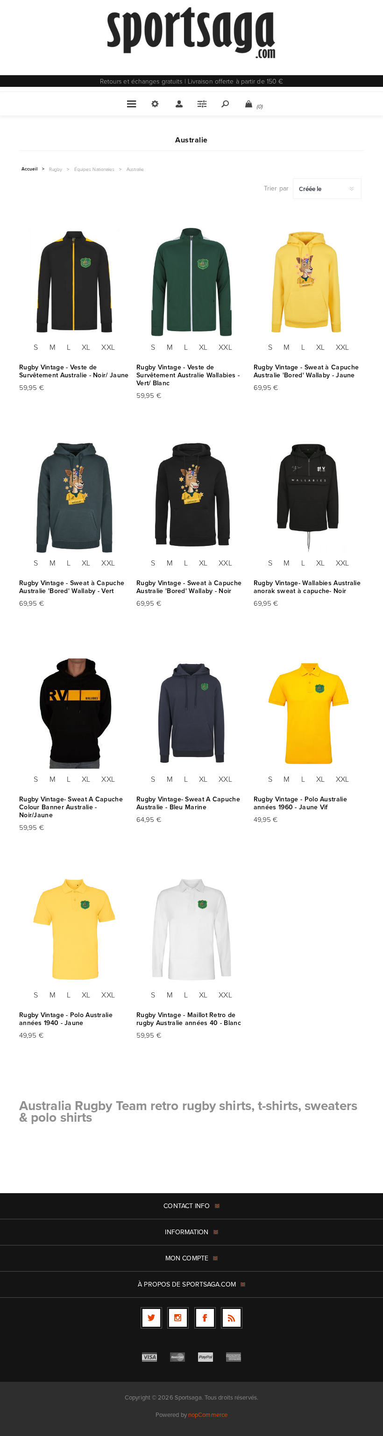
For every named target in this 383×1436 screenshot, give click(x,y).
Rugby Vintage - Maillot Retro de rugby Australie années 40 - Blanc (188, 1019)
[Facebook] (205, 1318)
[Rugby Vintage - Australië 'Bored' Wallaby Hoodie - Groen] (74, 497)
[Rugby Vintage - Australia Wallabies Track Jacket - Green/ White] (191, 282)
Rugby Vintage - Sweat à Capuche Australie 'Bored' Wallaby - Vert (71, 587)
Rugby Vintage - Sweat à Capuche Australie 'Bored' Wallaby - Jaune (306, 371)
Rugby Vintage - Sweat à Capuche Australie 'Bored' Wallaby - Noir (188, 587)
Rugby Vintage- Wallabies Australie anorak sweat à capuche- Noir (307, 587)
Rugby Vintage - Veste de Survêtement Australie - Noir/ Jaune (74, 371)
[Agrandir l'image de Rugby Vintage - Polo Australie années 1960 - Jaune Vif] (309, 713)
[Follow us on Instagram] (178, 1318)
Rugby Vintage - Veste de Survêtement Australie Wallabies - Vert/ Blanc (188, 375)
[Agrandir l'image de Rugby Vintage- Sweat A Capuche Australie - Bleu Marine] (191, 713)
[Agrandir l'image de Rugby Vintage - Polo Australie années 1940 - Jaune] (74, 929)
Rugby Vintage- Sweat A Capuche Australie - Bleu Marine (188, 803)
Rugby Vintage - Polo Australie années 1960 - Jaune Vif (300, 803)
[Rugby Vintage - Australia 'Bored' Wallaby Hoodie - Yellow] (309, 282)
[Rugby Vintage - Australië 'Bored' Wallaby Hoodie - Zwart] (191, 497)
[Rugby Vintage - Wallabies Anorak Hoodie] (309, 497)
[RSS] (232, 1318)
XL (86, 347)
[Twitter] (151, 1318)
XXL (107, 347)
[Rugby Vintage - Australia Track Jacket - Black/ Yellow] (74, 282)
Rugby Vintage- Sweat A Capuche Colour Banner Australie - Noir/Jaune (71, 807)
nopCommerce (207, 1414)
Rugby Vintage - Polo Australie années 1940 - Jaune (66, 1019)
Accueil (29, 169)
